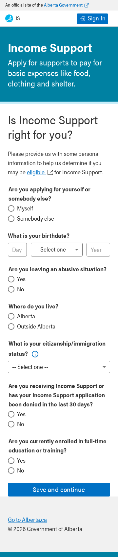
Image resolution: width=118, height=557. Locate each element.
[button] (33, 352)
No (20, 289)
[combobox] (57, 249)
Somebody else (35, 218)
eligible (36, 172)
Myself (25, 208)
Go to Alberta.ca (27, 519)
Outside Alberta (36, 326)
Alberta (26, 316)
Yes (21, 279)
